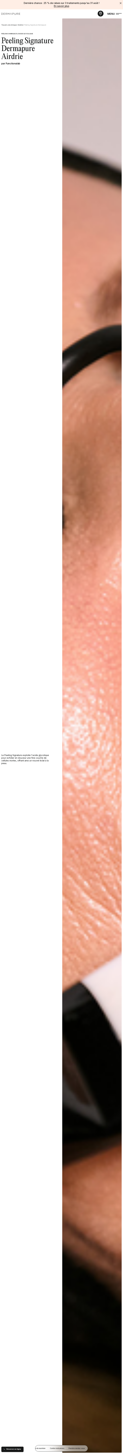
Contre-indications (57, 1448)
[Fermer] (121, 3)
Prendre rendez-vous (77, 1448)
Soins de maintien (38, 1448)
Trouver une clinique (8, 25)
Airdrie (20, 25)
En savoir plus (61, 6)
